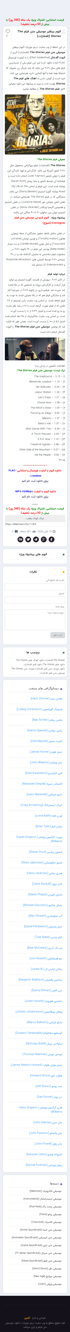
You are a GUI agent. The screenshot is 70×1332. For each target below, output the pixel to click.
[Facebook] (51, 539)
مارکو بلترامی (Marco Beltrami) (44, 1022)
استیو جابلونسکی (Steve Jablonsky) (41, 863)
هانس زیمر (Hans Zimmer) (46, 698)
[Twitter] (28, 539)
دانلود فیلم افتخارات (33, 664)
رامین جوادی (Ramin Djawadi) (44, 730)
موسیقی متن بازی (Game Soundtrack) (41, 1245)
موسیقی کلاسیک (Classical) (46, 1222)
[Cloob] (20, 539)
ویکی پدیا (40, 366)
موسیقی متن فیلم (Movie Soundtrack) (41, 1261)
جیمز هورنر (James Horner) (46, 752)
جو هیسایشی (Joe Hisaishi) (46, 958)
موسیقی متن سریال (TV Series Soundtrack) (38, 1253)
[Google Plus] (44, 539)
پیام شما (60, 607)
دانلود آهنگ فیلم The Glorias (30, 660)
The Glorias (59, 660)
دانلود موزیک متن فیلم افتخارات (50, 669)
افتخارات (49, 660)
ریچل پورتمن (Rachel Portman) (44, 1165)
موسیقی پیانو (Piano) (50, 1214)
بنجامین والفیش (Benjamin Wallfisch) (40, 980)
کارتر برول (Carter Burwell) (47, 884)
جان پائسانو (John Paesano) (45, 1133)
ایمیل (61, 593)
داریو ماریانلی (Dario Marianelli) (44, 794)
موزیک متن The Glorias (22, 669)
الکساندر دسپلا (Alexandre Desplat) (42, 784)
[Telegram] (36, 539)
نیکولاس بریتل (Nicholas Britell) (44, 1044)
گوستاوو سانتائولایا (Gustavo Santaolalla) (38, 1033)
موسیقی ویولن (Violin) (50, 1284)
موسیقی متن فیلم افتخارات (52, 673)
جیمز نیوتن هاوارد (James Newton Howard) (36, 1065)
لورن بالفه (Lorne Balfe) (48, 816)
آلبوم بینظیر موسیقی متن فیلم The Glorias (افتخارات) (39, 34)
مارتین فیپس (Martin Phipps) (45, 894)
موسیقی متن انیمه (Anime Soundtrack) (41, 1230)
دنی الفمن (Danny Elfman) (46, 990)
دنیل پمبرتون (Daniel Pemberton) (43, 926)
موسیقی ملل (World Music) (47, 1269)
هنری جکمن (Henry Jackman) (44, 873)
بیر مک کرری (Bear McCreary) (44, 948)
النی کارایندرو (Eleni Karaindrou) (43, 773)
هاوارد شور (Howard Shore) (46, 1076)
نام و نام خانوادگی (55, 580)
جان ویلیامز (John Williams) (46, 762)
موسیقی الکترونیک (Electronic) (46, 1191)
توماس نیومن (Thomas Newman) (42, 1054)
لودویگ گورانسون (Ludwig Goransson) (39, 709)
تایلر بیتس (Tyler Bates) (48, 937)
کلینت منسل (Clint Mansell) (46, 741)
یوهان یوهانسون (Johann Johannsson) (39, 1012)
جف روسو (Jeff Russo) (48, 1086)
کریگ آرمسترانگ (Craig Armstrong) (41, 805)
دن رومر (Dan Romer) (49, 1097)
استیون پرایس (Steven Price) (45, 852)
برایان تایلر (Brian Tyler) (48, 826)
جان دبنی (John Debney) (47, 1122)
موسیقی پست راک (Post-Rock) (45, 1207)
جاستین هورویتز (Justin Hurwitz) (43, 1001)
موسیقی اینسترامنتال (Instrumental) (42, 1199)
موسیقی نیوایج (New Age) (47, 1276)
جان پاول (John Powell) (48, 1144)
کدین (27, 1318)
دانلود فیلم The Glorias (54, 664)
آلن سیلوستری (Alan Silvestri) (45, 916)
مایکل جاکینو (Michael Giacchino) (42, 905)
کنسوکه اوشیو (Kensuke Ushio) (44, 1154)
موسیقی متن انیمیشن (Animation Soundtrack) (37, 1238)
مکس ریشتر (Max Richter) (47, 720)
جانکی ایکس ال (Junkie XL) (46, 969)
